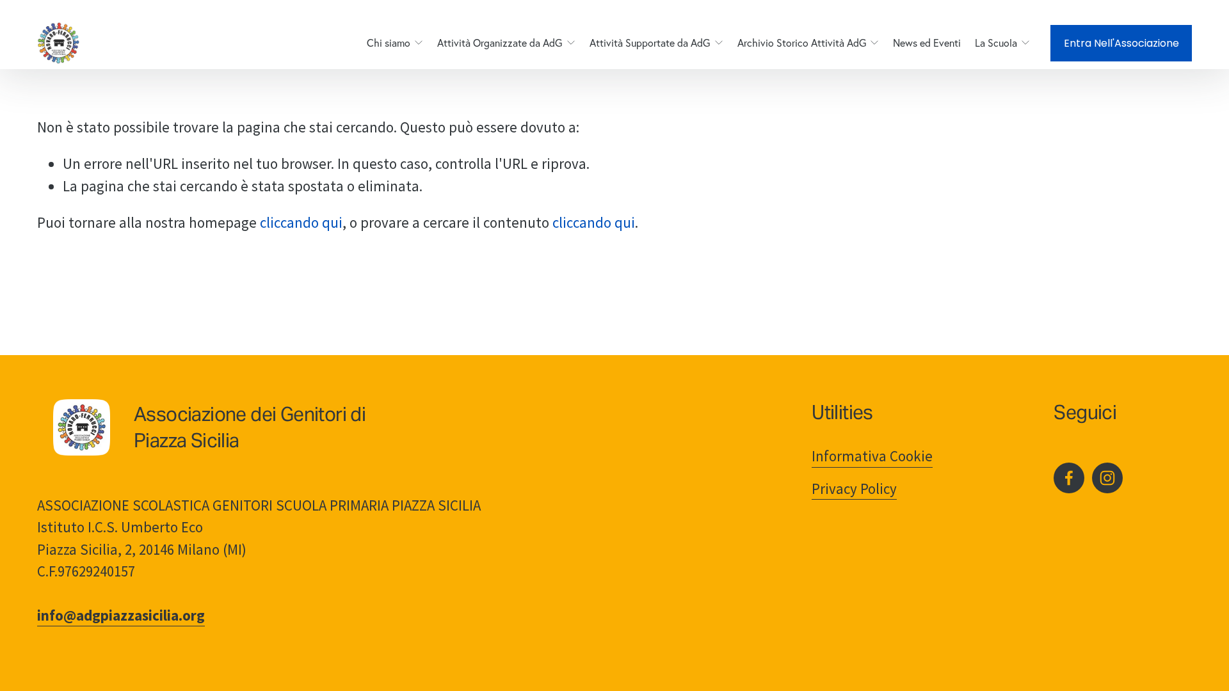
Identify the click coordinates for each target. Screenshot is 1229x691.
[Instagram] (1107, 478)
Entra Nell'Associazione (1121, 43)
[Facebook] (1069, 478)
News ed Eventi (927, 42)
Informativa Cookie (872, 456)
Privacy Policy (854, 488)
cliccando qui (301, 222)
